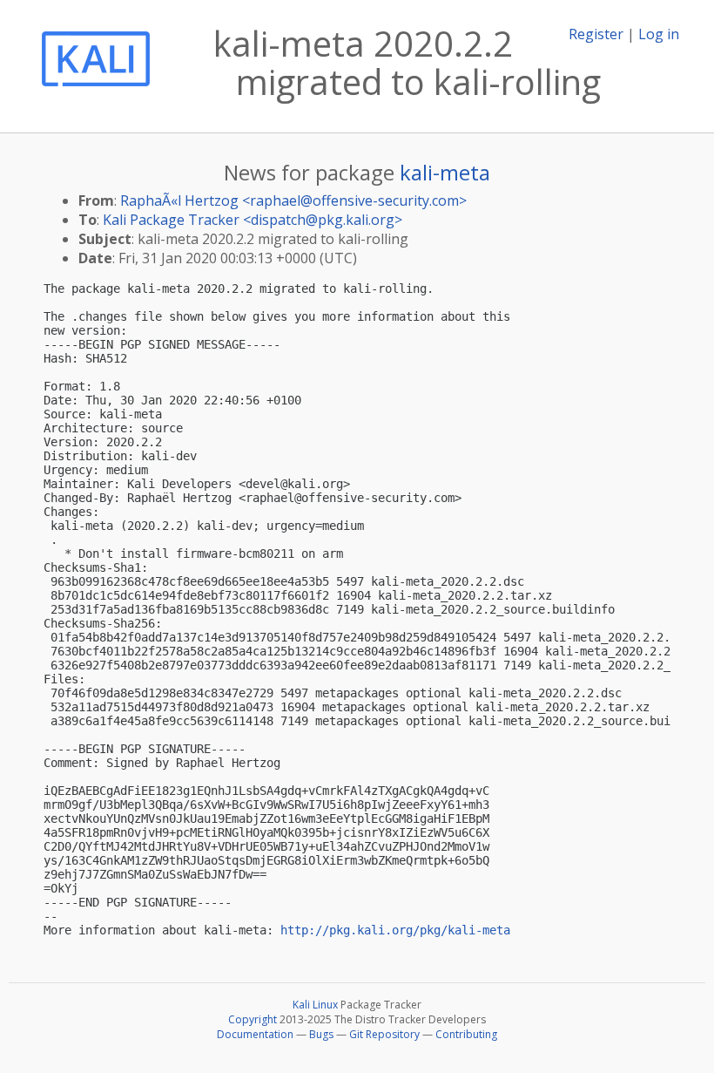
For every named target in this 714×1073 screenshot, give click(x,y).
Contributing (466, 1034)
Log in (658, 34)
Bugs (321, 1034)
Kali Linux (315, 1004)
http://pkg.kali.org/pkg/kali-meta (395, 930)
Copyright (252, 1019)
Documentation (255, 1034)
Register (596, 34)
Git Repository (384, 1034)
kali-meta (445, 172)
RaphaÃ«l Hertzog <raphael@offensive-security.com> (293, 200)
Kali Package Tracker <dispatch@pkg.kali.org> (252, 219)
